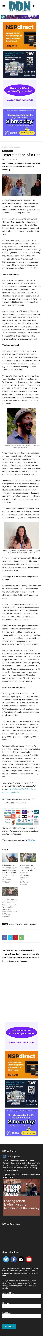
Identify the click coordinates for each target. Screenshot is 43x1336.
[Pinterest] (15, 937)
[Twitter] (10, 937)
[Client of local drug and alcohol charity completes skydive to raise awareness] (10, 857)
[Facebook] (4, 937)
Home (4, 147)
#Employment (8, 1165)
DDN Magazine (14, 1156)
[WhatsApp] (21, 937)
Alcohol (11, 924)
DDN (6, 159)
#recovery (15, 1170)
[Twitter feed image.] (21, 1197)
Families (19, 924)
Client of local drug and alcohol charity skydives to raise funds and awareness (27, 870)
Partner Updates (14, 147)
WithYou (31, 840)
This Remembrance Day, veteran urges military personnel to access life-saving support (9, 904)
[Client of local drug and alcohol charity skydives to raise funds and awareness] (28, 857)
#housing (27, 1163)
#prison (6, 1163)
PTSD (26, 924)
